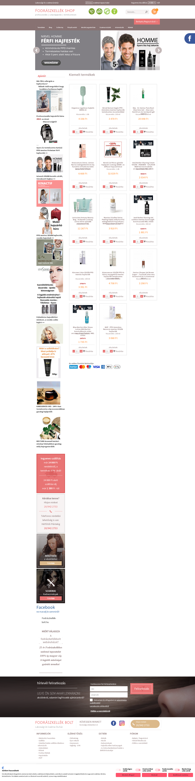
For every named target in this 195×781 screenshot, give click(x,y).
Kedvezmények (106, 743)
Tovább (51, 563)
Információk (119, 27)
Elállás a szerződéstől (100, 711)
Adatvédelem (43, 748)
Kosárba (89, 131)
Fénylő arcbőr (72, 27)
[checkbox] (118, 770)
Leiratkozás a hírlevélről (99, 706)
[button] (147, 21)
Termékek (41, 27)
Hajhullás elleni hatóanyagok (111, 745)
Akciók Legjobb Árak (88, 27)
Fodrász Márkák (44, 753)
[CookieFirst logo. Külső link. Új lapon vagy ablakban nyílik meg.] (3, 768)
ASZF (40, 758)
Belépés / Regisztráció (140, 738)
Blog (50, 27)
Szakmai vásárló (105, 27)
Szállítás (42, 741)
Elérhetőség (74, 738)
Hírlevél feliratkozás (139, 741)
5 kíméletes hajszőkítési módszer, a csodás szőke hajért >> (47, 320)
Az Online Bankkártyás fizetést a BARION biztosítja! (112, 749)
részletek (83, 128)
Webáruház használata (47, 738)
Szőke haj (59, 27)
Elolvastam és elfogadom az (108, 701)
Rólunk (41, 750)
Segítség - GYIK (75, 745)
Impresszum (74, 743)
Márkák (130, 27)
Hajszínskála (43, 755)
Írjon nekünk (74, 741)
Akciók (103, 741)
